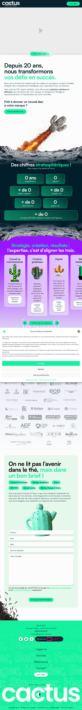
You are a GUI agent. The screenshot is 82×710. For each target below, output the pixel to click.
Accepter (41, 363)
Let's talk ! (73, 4)
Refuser (41, 369)
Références (41, 661)
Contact (41, 668)
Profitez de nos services (41, 323)
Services (41, 655)
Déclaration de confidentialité (47, 379)
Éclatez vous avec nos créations (37, 308)
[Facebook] (21, 639)
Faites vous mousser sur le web (59, 306)
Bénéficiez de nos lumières (15, 300)
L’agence (41, 649)
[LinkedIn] (26, 639)
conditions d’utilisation (22, 590)
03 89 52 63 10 (41, 631)
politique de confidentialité (60, 588)
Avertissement (13, 707)
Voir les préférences (41, 375)
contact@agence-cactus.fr (41, 634)
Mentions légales (67, 707)
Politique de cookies (32, 379)
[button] (79, 331)
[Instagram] (32, 639)
